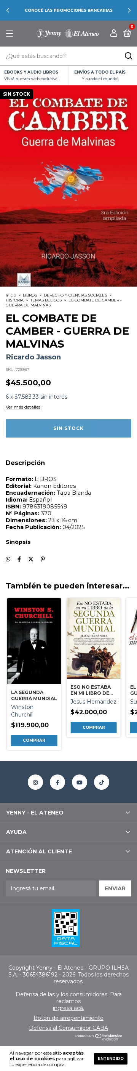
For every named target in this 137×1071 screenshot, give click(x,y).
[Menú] (11, 33)
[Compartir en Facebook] (19, 559)
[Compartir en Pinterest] (43, 559)
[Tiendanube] (99, 1038)
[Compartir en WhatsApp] (8, 559)
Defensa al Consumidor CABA (68, 1028)
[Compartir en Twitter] (30, 559)
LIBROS (30, 295)
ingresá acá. (68, 1008)
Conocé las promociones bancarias (69, 10)
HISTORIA (15, 300)
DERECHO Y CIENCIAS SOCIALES (75, 295)
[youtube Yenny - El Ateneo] (79, 782)
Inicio (11, 295)
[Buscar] (128, 56)
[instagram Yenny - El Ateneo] (35, 782)
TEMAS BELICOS (46, 300)
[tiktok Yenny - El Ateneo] (101, 782)
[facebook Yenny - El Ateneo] (57, 782)
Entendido (111, 1058)
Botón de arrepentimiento (68, 1018)
